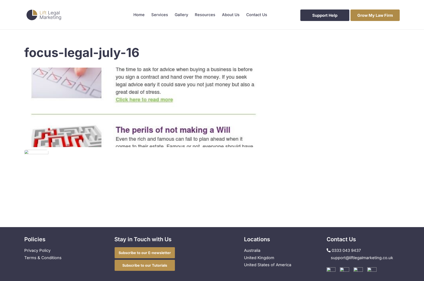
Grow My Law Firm (375, 15)
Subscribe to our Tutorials (144, 265)
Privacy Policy (37, 250)
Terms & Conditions (43, 257)
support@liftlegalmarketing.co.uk (362, 257)
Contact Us (256, 15)
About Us (231, 15)
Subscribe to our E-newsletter (145, 253)
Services (159, 15)
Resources (205, 15)
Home (139, 15)
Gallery (181, 15)
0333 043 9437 (346, 250)
